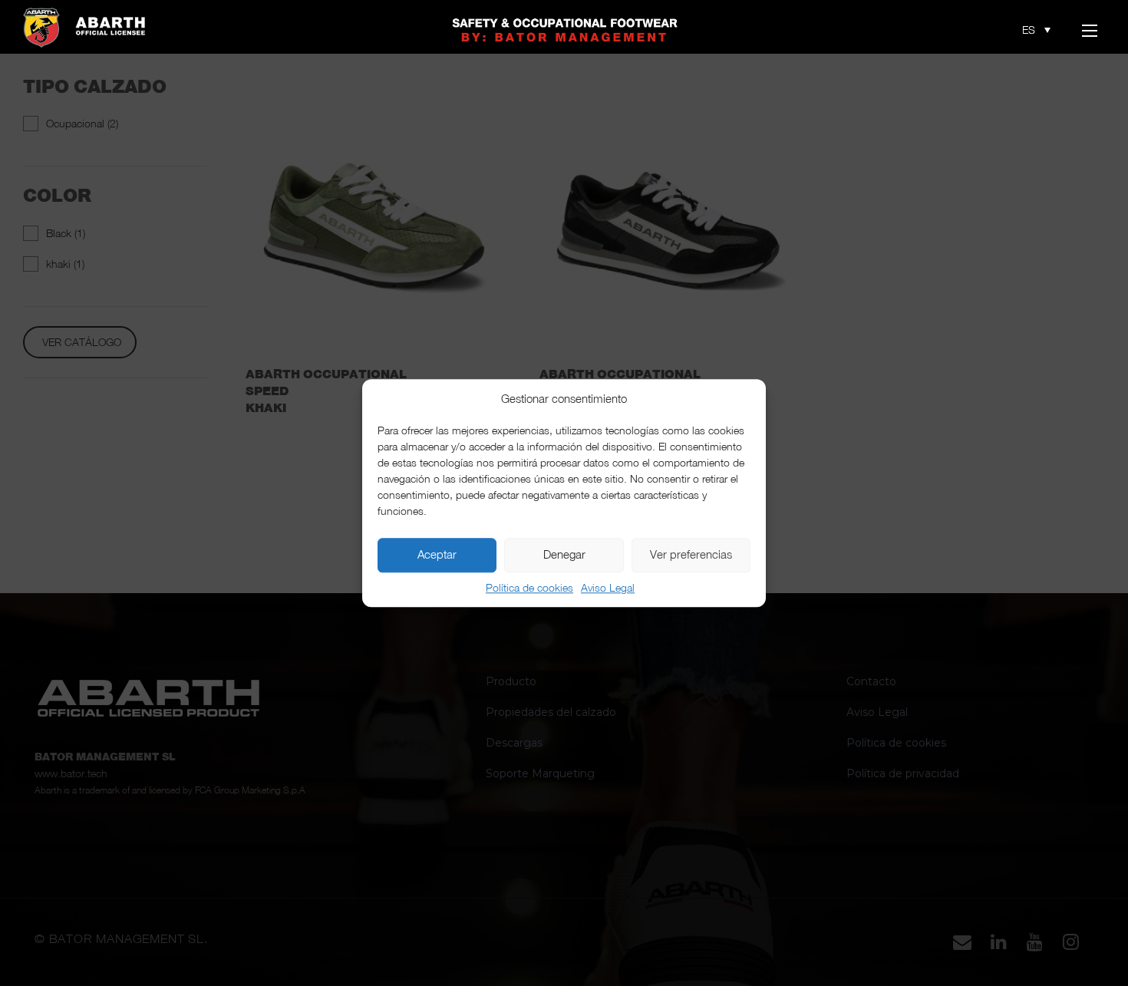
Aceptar (437, 555)
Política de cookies (529, 587)
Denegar (564, 555)
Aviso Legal (608, 587)
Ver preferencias (691, 555)
